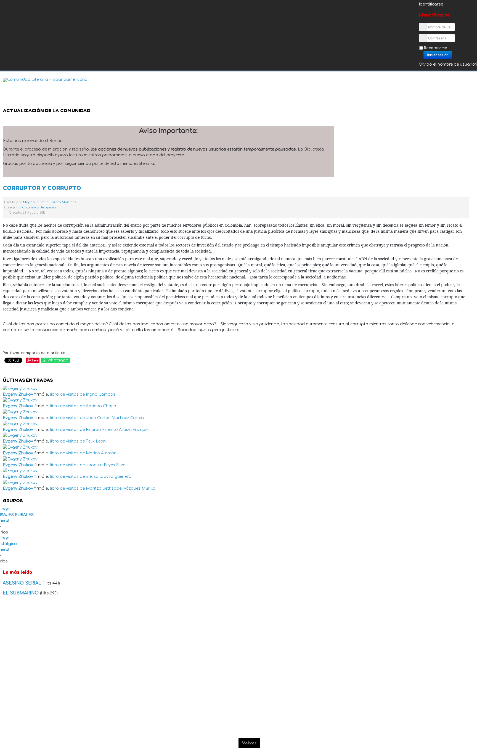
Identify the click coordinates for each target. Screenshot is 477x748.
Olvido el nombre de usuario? (448, 64)
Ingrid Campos (100, 394)
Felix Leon (96, 441)
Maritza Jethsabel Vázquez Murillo (120, 488)
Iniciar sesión (437, 54)
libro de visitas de (67, 394)
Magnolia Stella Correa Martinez (49, 202)
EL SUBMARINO (21, 593)
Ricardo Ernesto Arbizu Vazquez (118, 430)
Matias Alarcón (101, 453)
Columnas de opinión (39, 207)
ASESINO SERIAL (23, 583)
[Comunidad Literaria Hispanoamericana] (45, 80)
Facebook (447, 84)
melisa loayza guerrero (108, 476)
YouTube (469, 84)
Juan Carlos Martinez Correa (115, 418)
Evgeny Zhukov (18, 394)
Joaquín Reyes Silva (106, 465)
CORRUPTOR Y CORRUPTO (42, 187)
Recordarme (435, 48)
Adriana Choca (101, 406)
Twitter (458, 84)
